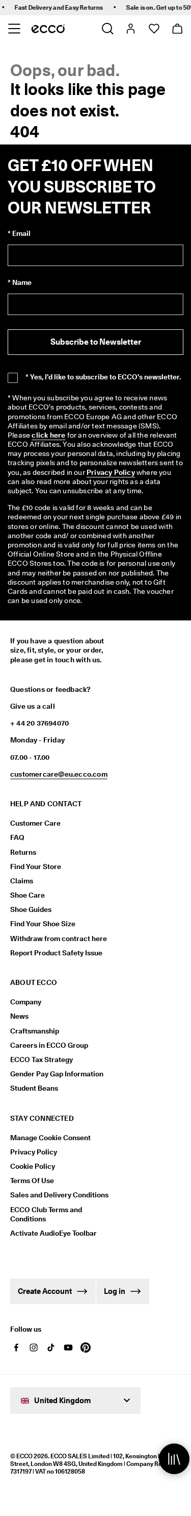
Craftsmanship (34, 1031)
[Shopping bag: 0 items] (177, 28)
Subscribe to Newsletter (95, 342)
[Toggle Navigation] (14, 28)
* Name (20, 282)
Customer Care (35, 823)
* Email (19, 233)
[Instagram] (34, 1347)
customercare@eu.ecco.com (58, 774)
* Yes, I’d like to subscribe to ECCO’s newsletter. (103, 377)
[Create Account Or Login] (130, 28)
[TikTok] (51, 1347)
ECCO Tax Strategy (41, 1059)
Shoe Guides (30, 909)
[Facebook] (16, 1347)
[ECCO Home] (48, 28)
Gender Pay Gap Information (56, 1074)
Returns (23, 852)
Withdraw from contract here (58, 938)
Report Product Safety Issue (56, 953)
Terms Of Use (32, 1180)
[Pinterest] (85, 1347)
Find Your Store (35, 866)
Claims (21, 881)
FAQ (17, 837)
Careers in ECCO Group (49, 1045)
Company (25, 1002)
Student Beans (34, 1088)
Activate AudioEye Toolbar (53, 1233)
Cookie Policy (32, 1166)
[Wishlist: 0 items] (153, 28)
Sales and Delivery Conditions (59, 1195)
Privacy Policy (33, 1152)
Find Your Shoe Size (42, 924)
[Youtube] (68, 1347)
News (19, 1016)
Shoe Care (27, 895)
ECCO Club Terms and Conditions (46, 1214)
